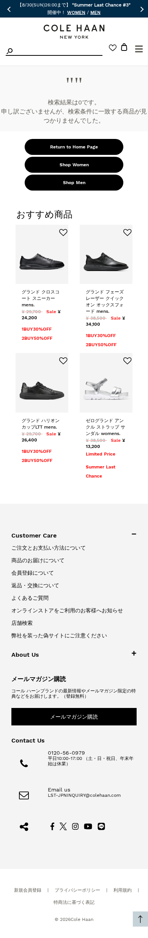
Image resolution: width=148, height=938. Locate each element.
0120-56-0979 (66, 753)
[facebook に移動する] (52, 826)
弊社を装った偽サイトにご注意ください (59, 635)
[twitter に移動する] (63, 826)
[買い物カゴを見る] (124, 48)
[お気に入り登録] (60, 233)
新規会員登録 (27, 890)
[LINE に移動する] (101, 826)
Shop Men (74, 182)
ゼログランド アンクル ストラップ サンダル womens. (105, 427)
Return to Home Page (74, 147)
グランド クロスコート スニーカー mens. (41, 298)
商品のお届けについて (38, 560)
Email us (59, 790)
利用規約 (122, 890)
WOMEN (76, 12)
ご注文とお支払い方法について (48, 548)
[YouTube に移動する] (88, 826)
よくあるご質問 (30, 598)
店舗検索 (22, 623)
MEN (95, 12)
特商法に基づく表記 (74, 902)
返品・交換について (35, 585)
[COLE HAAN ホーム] (74, 32)
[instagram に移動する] (75, 826)
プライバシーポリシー (77, 890)
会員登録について (32, 573)
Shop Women (74, 164)
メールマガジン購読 (74, 717)
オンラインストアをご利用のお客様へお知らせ (67, 610)
